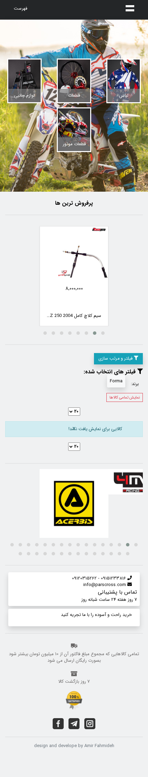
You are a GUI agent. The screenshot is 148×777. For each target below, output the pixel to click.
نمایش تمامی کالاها (124, 397)
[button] (103, 333)
